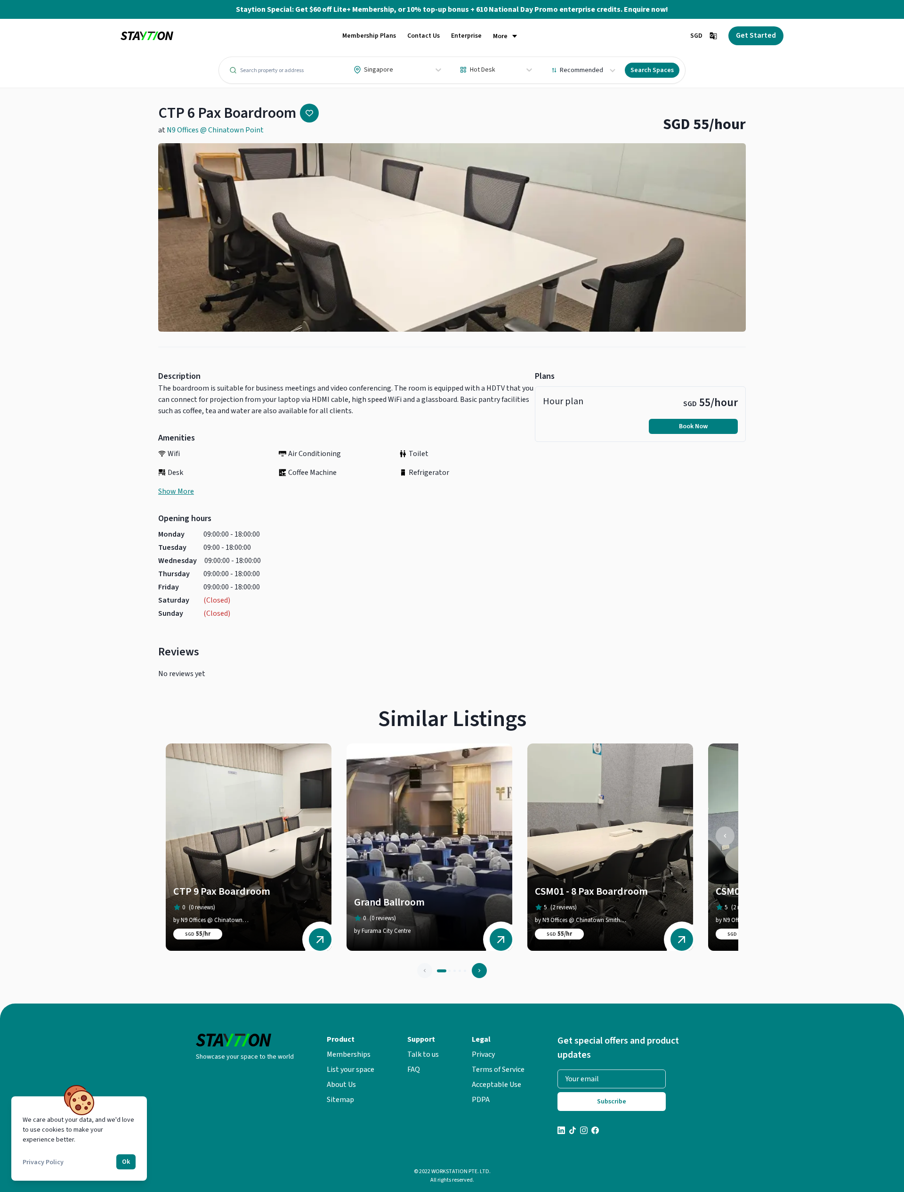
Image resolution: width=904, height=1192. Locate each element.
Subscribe (611, 1101)
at (211, 130)
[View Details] (320, 939)
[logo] (147, 36)
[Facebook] (595, 1131)
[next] (479, 970)
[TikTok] (572, 1131)
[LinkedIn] (561, 1131)
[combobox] (354, 69)
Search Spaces (652, 70)
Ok (126, 1162)
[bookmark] (309, 113)
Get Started (756, 35)
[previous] (725, 835)
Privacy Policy (43, 1162)
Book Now (693, 426)
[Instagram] (584, 1131)
